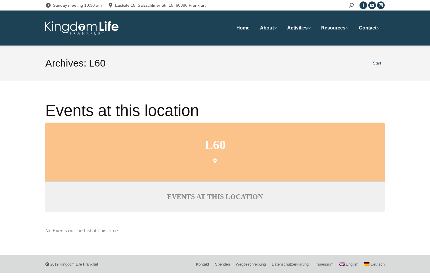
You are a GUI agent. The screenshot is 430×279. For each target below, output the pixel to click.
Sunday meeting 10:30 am (77, 5)
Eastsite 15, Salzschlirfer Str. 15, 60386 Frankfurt (160, 5)
